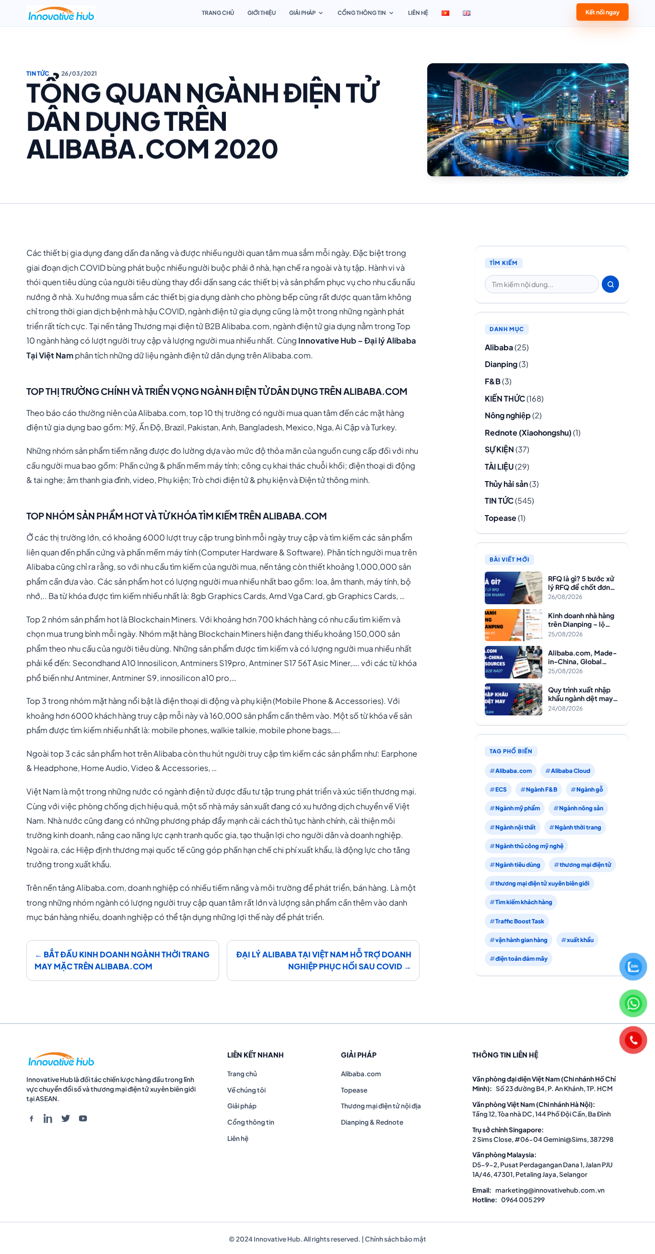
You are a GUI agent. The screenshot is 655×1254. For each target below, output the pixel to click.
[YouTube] (83, 1118)
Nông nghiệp (508, 415)
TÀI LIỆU (499, 466)
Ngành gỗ (589, 789)
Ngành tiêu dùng (517, 864)
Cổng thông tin (362, 12)
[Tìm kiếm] (610, 284)
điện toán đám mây (521, 958)
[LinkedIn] (48, 1118)
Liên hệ (418, 12)
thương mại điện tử (585, 864)
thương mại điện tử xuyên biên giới (542, 883)
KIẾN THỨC (505, 398)
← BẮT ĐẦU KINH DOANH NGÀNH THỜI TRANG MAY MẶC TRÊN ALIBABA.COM (122, 960)
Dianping (501, 364)
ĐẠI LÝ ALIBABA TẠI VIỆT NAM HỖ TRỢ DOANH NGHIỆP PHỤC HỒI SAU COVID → (323, 960)
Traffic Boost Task (519, 921)
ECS (501, 789)
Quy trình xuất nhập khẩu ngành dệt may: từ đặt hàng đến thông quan (581, 694)
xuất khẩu (580, 939)
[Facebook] (31, 1118)
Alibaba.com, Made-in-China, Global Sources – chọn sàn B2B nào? (582, 657)
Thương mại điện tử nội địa (381, 1106)
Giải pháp (302, 12)
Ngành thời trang (578, 827)
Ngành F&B (541, 789)
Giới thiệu (261, 12)
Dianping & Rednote (372, 1122)
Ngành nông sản (581, 808)
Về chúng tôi (246, 1090)
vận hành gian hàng (521, 939)
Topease (500, 518)
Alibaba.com (513, 770)
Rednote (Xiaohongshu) (528, 432)
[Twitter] (65, 1118)
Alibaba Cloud (570, 770)
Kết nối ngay (602, 12)
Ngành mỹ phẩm (517, 808)
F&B (493, 381)
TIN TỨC (37, 73)
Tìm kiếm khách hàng (523, 902)
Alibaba (499, 347)
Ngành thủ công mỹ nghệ (529, 846)
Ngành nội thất (515, 827)
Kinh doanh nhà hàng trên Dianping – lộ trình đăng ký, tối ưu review (581, 620)
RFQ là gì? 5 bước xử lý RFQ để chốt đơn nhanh (581, 583)
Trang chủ (218, 12)
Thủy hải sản (506, 484)
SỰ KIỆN (499, 449)
